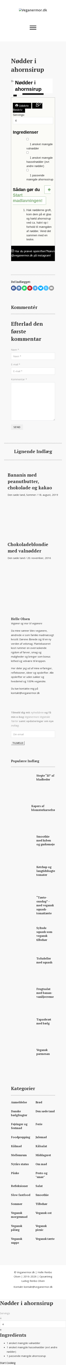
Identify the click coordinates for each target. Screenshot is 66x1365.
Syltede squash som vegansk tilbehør (44, 934)
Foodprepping (20, 1137)
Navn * (15, 349)
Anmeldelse (19, 1102)
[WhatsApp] (24, 288)
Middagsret (43, 1155)
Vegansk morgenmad (19, 1215)
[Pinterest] (29, 288)
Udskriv (23, 105)
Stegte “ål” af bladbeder (45, 777)
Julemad (41, 1137)
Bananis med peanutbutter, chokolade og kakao (30, 481)
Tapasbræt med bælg (43, 1021)
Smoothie (42, 1195)
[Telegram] (35, 288)
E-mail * (15, 364)
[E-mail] (51, 288)
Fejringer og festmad (19, 1126)
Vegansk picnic (41, 1228)
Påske (15, 1173)
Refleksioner (19, 1186)
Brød (39, 1102)
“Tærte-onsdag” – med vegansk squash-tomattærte (45, 905)
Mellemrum (19, 1155)
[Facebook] (13, 288)
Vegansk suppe (16, 1241)
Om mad (41, 1164)
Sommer (31, 494)
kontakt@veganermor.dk (25, 693)
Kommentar (19, 379)
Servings (5, 1313)
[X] (46, 288)
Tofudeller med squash (44, 960)
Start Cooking (8, 1362)
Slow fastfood (20, 1195)
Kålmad (16, 1146)
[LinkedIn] (18, 288)
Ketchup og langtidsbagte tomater (45, 871)
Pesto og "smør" (41, 1175)
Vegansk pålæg (16, 1228)
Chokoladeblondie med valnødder (28, 547)
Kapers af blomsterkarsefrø (43, 808)
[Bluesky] (40, 288)
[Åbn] (33, 28)
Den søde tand (16, 494)
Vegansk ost (44, 1213)
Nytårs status (20, 1164)
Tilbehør (41, 1204)
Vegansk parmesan (43, 1052)
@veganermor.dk (22, 255)
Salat (39, 1186)
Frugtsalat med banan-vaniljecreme (45, 993)
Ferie (39, 1124)
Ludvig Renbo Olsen (33, 1281)
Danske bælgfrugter (19, 1113)
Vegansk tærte (45, 1239)
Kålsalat (41, 1146)
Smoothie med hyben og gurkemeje (45, 840)
